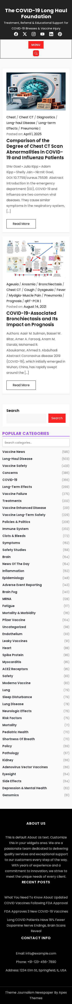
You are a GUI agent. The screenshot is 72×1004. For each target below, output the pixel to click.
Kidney (7, 760)
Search (12, 410)
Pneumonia (29, 128)
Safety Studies (14, 550)
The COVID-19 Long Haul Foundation (36, 13)
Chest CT (26, 117)
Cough (29, 289)
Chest (11, 117)
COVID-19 (9, 480)
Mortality (9, 725)
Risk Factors (12, 718)
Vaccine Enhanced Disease (24, 508)
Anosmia (28, 284)
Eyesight (9, 774)
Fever (61, 289)
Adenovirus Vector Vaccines (25, 767)
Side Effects (11, 781)
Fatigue (8, 606)
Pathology (10, 753)
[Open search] (36, 53)
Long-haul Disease (20, 123)
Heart (6, 648)
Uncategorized (14, 627)
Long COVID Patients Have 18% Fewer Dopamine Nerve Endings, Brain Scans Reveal (36, 925)
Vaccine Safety (14, 466)
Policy (7, 746)
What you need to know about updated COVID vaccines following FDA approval (36, 900)
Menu (36, 45)
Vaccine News (13, 452)
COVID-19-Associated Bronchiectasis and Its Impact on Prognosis (32, 319)
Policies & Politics (16, 522)
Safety (7, 676)
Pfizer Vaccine (13, 620)
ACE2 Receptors (15, 669)
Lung (6, 690)
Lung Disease (13, 704)
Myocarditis (11, 662)
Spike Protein (12, 655)
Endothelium (12, 634)
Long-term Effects (17, 487)
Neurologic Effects (17, 711)
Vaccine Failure (14, 494)
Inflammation (13, 571)
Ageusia (12, 284)
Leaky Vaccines (14, 641)
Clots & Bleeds (14, 536)
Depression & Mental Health (24, 788)
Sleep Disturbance (17, 697)
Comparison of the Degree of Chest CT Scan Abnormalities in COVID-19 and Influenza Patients (35, 149)
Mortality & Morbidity (19, 613)
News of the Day (15, 564)
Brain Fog (9, 592)
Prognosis (14, 301)
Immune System (15, 529)
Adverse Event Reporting (22, 585)
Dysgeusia (45, 289)
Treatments (12, 501)
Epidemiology (13, 578)
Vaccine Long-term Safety (23, 515)
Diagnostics (46, 117)
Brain (6, 557)
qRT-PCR (32, 301)
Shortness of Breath (18, 739)
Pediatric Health (15, 732)
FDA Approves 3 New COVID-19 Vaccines (36, 911)
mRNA (6, 599)
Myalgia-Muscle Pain (25, 295)
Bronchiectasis (50, 284)
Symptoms (11, 543)
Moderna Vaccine (16, 683)
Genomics (10, 795)
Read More (21, 223)
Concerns (10, 473)
